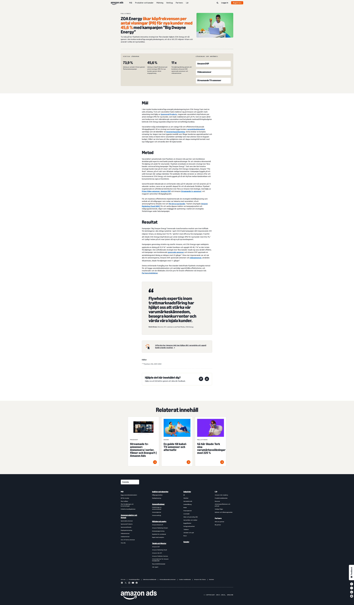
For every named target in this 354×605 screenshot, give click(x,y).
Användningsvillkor (134, 579)
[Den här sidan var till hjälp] (207, 379)
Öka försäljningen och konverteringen (127, 505)
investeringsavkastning (175, 132)
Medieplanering (156, 498)
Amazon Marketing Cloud (159, 550)
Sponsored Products (127, 524)
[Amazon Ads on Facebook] (137, 583)
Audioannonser (125, 536)
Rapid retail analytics (158, 537)
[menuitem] (130, 529)
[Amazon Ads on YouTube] (133, 583)
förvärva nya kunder (177, 204)
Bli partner (218, 525)
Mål (130, 3)
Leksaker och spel (188, 532)
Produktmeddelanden (221, 498)
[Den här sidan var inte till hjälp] (201, 379)
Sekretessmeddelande (149, 579)
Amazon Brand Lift (157, 525)
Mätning (159, 3)
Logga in (224, 3)
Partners (179, 3)
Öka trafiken (124, 501)
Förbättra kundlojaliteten (128, 509)
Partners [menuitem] (218, 518)
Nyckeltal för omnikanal (159, 534)
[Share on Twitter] (351, 588)
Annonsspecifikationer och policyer (222, 505)
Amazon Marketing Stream (160, 528)
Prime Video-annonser (151, 191)
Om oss (123, 579)
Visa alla (123, 543)
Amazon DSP (166, 191)
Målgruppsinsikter (157, 495)
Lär (187, 3)
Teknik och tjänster (159, 543)
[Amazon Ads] (115, 3)
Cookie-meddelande (185, 579)
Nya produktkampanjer (158, 564)
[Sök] (217, 3)
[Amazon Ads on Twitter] (125, 583)
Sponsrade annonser (127, 521)
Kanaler (186, 542)
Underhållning (187, 504)
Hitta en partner (219, 521)
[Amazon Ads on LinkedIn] (122, 583)
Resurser (217, 501)
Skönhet (185, 498)
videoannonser (196, 258)
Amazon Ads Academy (221, 495)
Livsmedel (186, 514)
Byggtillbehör (187, 523)
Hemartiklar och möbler (190, 520)
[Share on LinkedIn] (351, 592)
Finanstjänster (187, 510)
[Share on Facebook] (351, 583)
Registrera (237, 3)
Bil (184, 495)
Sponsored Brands (126, 527)
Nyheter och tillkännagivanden (223, 512)
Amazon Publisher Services (160, 556)
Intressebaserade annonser (168, 579)
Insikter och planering (160, 492)
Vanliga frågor (219, 509)
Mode (185, 507)
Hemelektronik (187, 501)
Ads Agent (155, 567)
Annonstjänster (156, 512)
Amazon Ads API (157, 553)
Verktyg (169, 3)
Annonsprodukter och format (129, 516)
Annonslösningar (158, 504)
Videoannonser (125, 533)
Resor (185, 535)
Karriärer (211, 579)
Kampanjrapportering (158, 531)
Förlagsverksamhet (189, 526)
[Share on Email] (351, 596)
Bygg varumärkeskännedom (129, 495)
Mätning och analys (159, 521)
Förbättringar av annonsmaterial (156, 508)
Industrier (187, 492)
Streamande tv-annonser (191, 191)
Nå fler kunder (125, 498)
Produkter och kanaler (144, 3)
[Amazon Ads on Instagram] (129, 583)
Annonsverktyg (156, 515)
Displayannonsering (126, 530)
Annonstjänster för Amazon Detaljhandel (160, 560)
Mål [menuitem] (122, 492)
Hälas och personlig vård (190, 517)
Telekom (186, 529)
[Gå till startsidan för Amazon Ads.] (139, 594)
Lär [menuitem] (216, 492)
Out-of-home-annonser (128, 539)
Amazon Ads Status (200, 579)
